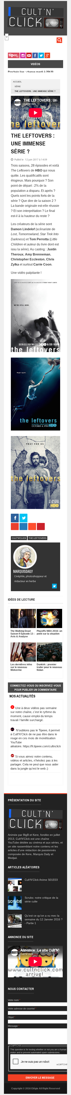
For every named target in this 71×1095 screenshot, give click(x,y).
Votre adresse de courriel (22, 1008)
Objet (11, 1017)
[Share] (15, 518)
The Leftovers (37, 538)
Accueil (17, 82)
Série (18, 86)
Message (13, 1026)
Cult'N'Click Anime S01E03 (41, 879)
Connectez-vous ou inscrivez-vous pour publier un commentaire (35, 687)
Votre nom (14, 1000)
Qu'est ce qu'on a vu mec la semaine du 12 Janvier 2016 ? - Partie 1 (44, 919)
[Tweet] (23, 518)
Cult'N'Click (19, 538)
